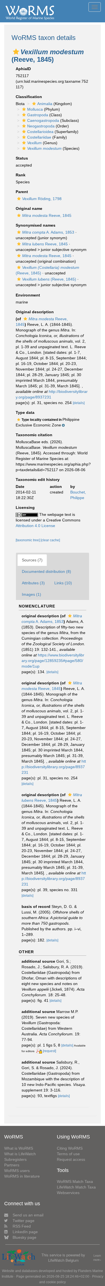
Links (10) (63, 583)
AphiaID (23, 69)
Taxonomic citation (34, 435)
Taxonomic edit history (38, 479)
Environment (28, 295)
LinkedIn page (25, 1232)
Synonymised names (35, 225)
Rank (20, 175)
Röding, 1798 (42, 198)
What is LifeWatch (20, 1154)
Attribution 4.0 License (35, 525)
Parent (22, 191)
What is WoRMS (18, 1148)
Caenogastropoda (43, 120)
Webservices (68, 1192)
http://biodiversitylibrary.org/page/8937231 (54, 767)
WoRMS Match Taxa (75, 1181)
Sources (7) (32, 560)
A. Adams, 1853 (48, 232)
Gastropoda (37, 115)
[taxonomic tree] (28, 540)
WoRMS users (17, 1170)
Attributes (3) (33, 583)
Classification (29, 96)
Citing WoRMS (70, 1148)
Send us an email (28, 1215)
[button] (15, 51)
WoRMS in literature (22, 1176)
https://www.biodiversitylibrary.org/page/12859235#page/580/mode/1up (53, 660)
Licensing (25, 507)
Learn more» (97, 1258)
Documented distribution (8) (46, 571)
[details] (79, 403)
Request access (71, 1159)
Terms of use (68, 1154)
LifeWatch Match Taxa (76, 1187)
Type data (25, 412)
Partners (11, 1165)
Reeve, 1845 (46, 215)
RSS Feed (22, 1226)
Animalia (44, 103)
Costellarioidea (40, 131)
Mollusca (35, 109)
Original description (35, 312)
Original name (29, 208)
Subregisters (15, 1159)
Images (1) (31, 594)
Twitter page (23, 1220)
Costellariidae (39, 137)
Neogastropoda (41, 126)
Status (22, 158)
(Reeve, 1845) (49, 279)
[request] (49, 1051)
